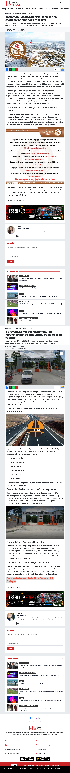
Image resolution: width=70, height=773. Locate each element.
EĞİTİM (40, 9)
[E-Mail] (17, 236)
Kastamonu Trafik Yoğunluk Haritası (47, 745)
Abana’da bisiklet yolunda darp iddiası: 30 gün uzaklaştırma (40, 288)
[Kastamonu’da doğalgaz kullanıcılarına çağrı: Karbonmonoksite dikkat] (35, 49)
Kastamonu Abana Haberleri (28, 285)
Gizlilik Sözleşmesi (34, 721)
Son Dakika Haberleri (13, 753)
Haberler (8, 13)
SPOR (34, 9)
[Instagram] (24, 623)
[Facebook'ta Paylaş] (7, 69)
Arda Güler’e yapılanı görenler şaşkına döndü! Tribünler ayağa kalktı (41, 305)
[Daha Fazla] (16, 69)
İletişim (46, 721)
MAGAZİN (54, 9)
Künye (42, 721)
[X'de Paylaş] (10, 69)
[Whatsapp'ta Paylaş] (13, 69)
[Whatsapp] (39, 718)
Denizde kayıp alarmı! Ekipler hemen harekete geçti (38, 296)
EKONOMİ (19, 9)
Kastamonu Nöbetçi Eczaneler (16, 741)
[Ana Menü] (63, 3)
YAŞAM (27, 9)
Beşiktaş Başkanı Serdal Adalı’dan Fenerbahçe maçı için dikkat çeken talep (41, 279)
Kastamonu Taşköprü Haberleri (28, 318)
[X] (33, 718)
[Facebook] (21, 623)
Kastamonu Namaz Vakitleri (15, 745)
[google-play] (42, 758)
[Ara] (61, 3)
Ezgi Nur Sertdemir (23, 228)
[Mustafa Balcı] (11, 616)
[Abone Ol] (62, 69)
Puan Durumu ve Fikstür (13, 749)
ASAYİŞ (3, 9)
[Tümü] (62, 271)
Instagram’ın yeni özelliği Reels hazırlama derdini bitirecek (40, 313)
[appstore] (27, 758)
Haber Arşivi (25, 721)
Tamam (63, 770)
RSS (15, 765)
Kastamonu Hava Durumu (45, 741)
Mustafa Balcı (21, 615)
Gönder (10, 261)
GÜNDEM (11, 9)
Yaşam (21, 310)
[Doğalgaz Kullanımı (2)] (35, 156)
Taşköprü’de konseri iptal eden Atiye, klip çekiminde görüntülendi (38, 322)
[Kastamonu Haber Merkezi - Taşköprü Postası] (12, 3)
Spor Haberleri (24, 276)
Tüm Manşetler (42, 749)
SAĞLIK (47, 9)
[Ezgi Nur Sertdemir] (11, 230)
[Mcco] (35, 212)
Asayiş (21, 294)
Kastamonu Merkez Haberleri (22, 13)
